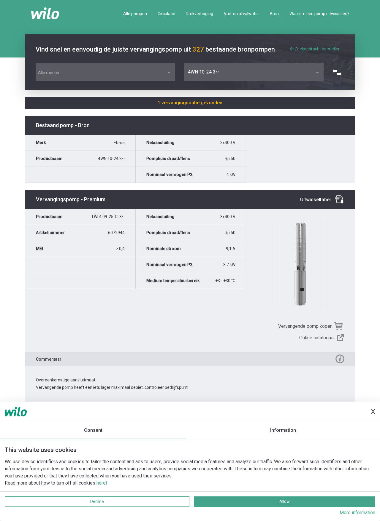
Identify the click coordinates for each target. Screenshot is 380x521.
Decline (97, 501)
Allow (284, 501)
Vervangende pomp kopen (305, 326)
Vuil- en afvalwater (241, 13)
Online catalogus (316, 338)
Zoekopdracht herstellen (317, 49)
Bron (274, 13)
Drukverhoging (199, 13)
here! (101, 483)
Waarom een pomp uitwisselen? (319, 13)
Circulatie (166, 13)
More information (357, 512)
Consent (93, 430)
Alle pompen (135, 13)
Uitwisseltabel (315, 199)
